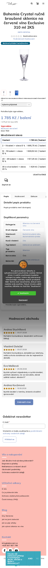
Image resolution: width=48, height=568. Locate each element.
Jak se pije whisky (9, 523)
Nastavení (23, 300)
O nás (4, 489)
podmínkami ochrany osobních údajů (22, 432)
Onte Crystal (24, 32)
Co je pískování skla (10, 492)
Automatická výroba (31, 236)
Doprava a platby (10, 463)
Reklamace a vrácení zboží (14, 466)
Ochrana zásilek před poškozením (15, 496)
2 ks (24, 241)
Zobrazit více (24, 402)
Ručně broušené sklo (31, 234)
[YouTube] (16, 550)
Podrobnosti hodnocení (24, 39)
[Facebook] (4, 550)
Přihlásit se (9, 439)
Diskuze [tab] (34, 196)
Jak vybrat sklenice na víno (13, 526)
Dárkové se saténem (31, 245)
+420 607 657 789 (10, 545)
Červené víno (28, 230)
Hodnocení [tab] (20, 196)
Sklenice (26, 250)
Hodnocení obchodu (24, 319)
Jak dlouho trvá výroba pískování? (17, 461)
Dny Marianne (7, 516)
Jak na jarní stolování (10, 519)
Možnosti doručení (9, 128)
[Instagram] (10, 550)
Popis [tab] (6, 196)
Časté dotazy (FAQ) (10, 499)
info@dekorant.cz (10, 543)
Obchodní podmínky (11, 469)
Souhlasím (24, 293)
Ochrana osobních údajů (13, 472)
